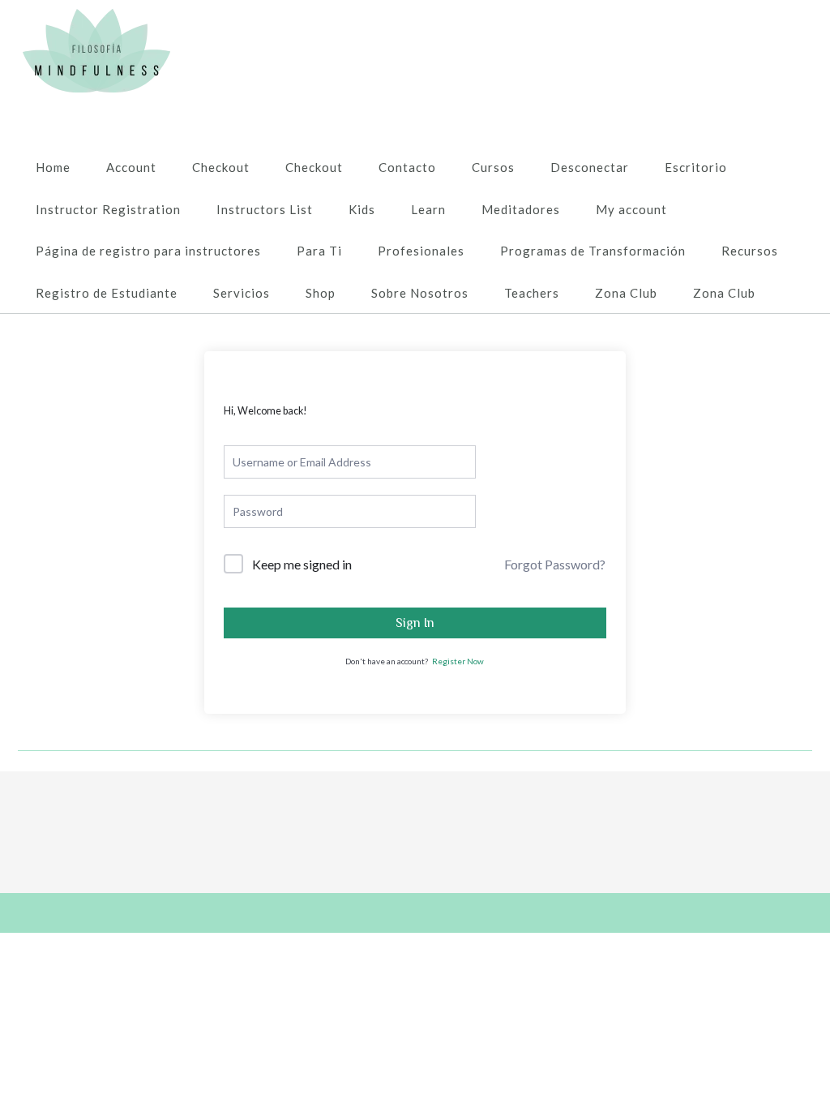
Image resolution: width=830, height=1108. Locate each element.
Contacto (407, 167)
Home (53, 167)
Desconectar (589, 167)
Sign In (415, 623)
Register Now (458, 661)
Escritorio (696, 167)
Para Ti (319, 250)
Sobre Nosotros (419, 293)
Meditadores (520, 209)
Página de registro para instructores (148, 250)
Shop (321, 293)
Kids (362, 209)
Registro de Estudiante (107, 293)
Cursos (493, 167)
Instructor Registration (108, 209)
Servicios (241, 293)
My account (631, 209)
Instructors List (264, 209)
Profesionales (421, 250)
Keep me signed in (302, 564)
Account (131, 167)
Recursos (749, 250)
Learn (428, 209)
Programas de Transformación (593, 250)
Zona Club (626, 293)
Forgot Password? (554, 564)
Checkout (221, 167)
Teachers (531, 293)
